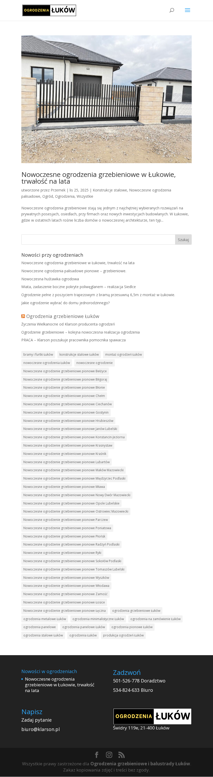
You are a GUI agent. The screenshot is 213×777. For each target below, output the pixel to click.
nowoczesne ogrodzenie (94, 363)
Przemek (58, 190)
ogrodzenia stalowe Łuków (43, 635)
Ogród (47, 196)
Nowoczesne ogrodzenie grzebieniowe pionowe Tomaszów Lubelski (73, 569)
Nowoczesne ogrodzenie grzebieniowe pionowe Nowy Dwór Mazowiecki (76, 495)
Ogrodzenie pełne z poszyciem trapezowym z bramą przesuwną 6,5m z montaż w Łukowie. (98, 294)
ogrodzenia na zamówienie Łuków (155, 619)
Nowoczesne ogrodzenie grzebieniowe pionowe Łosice (64, 602)
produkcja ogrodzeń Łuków (123, 635)
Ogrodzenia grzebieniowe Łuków (62, 316)
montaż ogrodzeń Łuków (123, 354)
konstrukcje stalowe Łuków (79, 354)
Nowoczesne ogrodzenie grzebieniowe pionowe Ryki (62, 552)
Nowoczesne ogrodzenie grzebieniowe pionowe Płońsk (64, 536)
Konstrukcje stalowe (110, 190)
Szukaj (183, 239)
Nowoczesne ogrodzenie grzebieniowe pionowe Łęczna (64, 610)
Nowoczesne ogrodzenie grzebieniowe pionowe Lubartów (66, 462)
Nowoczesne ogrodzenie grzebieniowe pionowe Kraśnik (64, 453)
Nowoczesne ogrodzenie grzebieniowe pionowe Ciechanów (67, 404)
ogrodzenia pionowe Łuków (131, 627)
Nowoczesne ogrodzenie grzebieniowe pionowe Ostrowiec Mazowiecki (75, 511)
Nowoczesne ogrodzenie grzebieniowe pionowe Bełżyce (65, 371)
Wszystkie (85, 196)
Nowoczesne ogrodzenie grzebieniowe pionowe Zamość (65, 594)
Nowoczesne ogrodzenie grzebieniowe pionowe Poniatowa (67, 528)
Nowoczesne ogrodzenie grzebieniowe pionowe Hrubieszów (68, 421)
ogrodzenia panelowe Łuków (83, 627)
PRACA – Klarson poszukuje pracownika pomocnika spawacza (73, 339)
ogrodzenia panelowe (39, 627)
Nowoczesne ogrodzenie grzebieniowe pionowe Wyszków (66, 577)
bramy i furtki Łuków (38, 354)
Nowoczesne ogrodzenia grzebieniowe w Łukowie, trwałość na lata (98, 178)
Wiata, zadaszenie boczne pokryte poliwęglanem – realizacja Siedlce (78, 286)
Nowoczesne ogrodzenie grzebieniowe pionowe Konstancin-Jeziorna (74, 437)
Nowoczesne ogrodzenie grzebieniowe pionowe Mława (64, 486)
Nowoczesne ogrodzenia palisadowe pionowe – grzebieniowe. (73, 270)
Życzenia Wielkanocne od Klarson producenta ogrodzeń (68, 324)
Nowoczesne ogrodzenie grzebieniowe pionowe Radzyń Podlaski (71, 544)
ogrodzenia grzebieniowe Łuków (136, 610)
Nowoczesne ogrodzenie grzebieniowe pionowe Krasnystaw (67, 445)
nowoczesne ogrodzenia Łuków (46, 363)
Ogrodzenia (65, 196)
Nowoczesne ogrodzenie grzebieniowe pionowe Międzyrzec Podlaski (74, 478)
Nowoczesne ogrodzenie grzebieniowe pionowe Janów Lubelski (70, 429)
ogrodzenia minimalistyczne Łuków (98, 619)
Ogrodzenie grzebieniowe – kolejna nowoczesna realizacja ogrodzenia (80, 332)
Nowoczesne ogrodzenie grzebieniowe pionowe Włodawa (66, 585)
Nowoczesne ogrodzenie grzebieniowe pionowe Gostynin (66, 412)
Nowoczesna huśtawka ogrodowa (50, 278)
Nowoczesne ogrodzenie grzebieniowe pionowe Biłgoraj (65, 379)
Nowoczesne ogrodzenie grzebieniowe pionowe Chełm (64, 396)
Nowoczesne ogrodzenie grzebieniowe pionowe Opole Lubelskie (71, 503)
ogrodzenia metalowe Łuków (44, 619)
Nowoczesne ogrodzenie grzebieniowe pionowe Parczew (65, 519)
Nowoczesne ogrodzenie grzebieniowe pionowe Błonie (64, 387)
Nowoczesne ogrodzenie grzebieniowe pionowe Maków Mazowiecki (73, 470)
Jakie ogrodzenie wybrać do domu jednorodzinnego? (65, 302)
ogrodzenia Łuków (83, 635)
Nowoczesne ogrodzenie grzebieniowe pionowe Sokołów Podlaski (72, 561)
